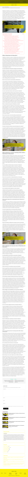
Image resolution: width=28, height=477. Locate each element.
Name (4, 397)
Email (4, 400)
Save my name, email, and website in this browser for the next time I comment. (13, 406)
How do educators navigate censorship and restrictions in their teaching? (12, 48)
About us (16, 5)
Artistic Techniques (6, 446)
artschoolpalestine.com (14, 2)
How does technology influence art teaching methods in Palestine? (12, 44)
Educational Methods (6, 449)
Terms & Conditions (10, 473)
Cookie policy (16, 473)
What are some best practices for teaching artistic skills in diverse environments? (13, 51)
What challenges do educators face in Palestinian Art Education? (11, 46)
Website (4, 403)
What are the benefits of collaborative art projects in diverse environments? (13, 45)
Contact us (12, 5)
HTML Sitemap (25, 473)
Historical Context (6, 450)
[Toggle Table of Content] (22, 34)
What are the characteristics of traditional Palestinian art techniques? (12, 42)
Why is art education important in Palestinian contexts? (10, 38)
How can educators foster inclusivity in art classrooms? (10, 52)
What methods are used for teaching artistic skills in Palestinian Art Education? (13, 40)
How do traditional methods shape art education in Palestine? (11, 41)
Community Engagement (7, 447)
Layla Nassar (5, 433)
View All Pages (3, 1)
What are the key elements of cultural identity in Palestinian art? (11, 36)
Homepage (25, 1)
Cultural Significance (6, 448)
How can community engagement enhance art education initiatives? (12, 50)
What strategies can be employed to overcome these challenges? (11, 49)
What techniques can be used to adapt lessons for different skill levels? (12, 53)
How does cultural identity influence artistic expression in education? (12, 37)
